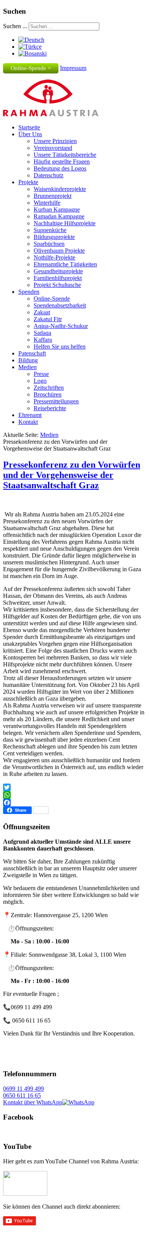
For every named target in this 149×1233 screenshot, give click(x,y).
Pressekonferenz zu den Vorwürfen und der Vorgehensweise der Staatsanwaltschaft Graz (71, 475)
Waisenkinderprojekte (60, 189)
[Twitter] (74, 787)
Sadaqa (42, 333)
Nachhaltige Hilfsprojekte (65, 223)
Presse (41, 374)
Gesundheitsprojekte (58, 271)
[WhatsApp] (74, 795)
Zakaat (42, 312)
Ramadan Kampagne (59, 216)
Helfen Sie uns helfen (60, 346)
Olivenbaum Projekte (59, 250)
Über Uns (30, 134)
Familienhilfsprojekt (58, 278)
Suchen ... (15, 26)
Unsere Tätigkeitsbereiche (65, 154)
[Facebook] (74, 802)
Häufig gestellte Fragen (62, 161)
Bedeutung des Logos (60, 168)
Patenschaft (32, 353)
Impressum (73, 68)
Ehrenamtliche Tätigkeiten (65, 264)
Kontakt (28, 422)
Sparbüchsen (49, 244)
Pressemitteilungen (56, 401)
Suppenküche (50, 230)
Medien (27, 367)
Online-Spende (52, 298)
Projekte (28, 182)
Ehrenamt (30, 415)
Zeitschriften (49, 387)
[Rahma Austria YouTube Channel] (25, 1193)
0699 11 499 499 (23, 1088)
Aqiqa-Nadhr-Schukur (61, 326)
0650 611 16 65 (22, 1095)
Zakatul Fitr (48, 319)
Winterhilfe (47, 202)
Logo (40, 381)
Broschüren (48, 394)
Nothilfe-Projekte (54, 257)
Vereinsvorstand (53, 148)
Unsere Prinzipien (55, 141)
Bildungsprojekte (54, 237)
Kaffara (43, 339)
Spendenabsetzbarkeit (60, 305)
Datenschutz (48, 175)
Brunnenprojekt (52, 196)
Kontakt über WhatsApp (32, 1102)
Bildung (28, 360)
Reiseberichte (50, 408)
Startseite (29, 127)
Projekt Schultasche (57, 285)
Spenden (28, 291)
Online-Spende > (31, 68)
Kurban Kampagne (57, 209)
